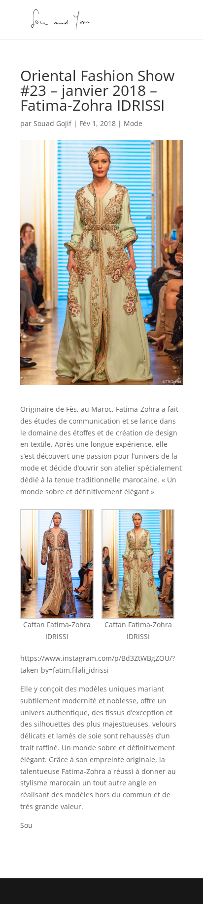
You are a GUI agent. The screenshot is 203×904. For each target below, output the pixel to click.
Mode (133, 123)
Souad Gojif (52, 123)
